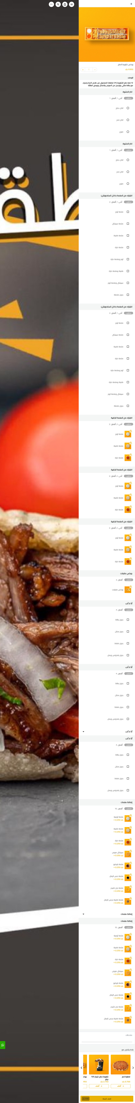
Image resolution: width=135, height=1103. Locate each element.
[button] (107, 92)
